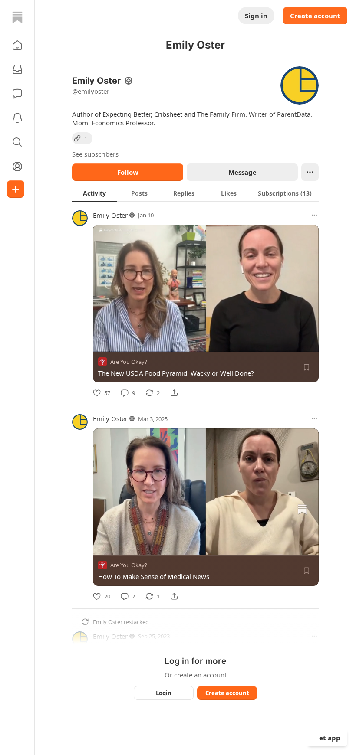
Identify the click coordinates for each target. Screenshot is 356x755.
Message (242, 172)
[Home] (17, 17)
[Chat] (17, 93)
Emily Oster (110, 215)
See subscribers (95, 154)
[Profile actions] (310, 172)
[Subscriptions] (17, 69)
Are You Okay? (128, 362)
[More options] (314, 215)
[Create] (15, 189)
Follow (127, 172)
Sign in (256, 15)
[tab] (94, 193)
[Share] (174, 393)
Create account (315, 15)
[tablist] (195, 193)
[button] (17, 45)
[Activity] (17, 118)
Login (163, 693)
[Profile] (17, 166)
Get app (327, 737)
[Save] (306, 367)
